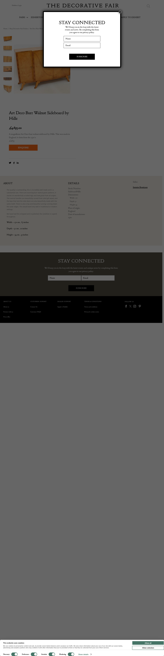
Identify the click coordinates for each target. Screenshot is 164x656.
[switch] (34, 654)
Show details (83, 654)
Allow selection (148, 648)
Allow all (148, 643)
